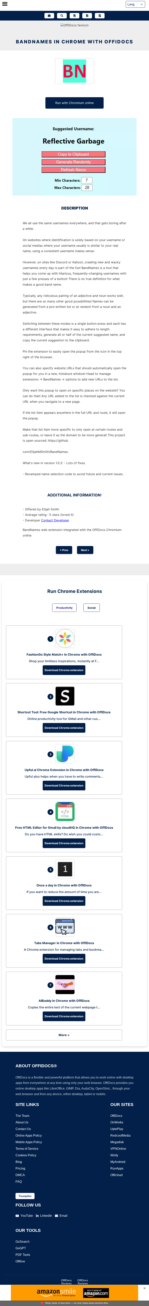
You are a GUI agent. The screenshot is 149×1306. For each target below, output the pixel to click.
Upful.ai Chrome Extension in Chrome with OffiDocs (64, 770)
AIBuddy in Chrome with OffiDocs (64, 1001)
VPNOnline (118, 1148)
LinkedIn (46, 1215)
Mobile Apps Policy (29, 1142)
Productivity (64, 607)
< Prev (64, 550)
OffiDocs (116, 1115)
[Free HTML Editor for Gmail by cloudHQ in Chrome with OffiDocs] (66, 820)
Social (91, 607)
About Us (22, 1122)
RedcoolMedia (120, 1135)
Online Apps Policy (29, 1135)
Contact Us (23, 1129)
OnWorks (116, 1122)
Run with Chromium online (74, 103)
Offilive (20, 1261)
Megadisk (117, 1142)
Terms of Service (27, 1148)
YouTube (27, 1215)
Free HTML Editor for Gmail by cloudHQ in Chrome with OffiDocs (64, 827)
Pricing (20, 1168)
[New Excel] (87, 15)
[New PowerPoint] (100, 15)
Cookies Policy (26, 1155)
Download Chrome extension (64, 670)
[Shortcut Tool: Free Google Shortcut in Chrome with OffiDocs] (66, 705)
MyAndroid (117, 1161)
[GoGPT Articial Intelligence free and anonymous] (49, 15)
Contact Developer (55, 520)
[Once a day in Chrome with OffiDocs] (66, 878)
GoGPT (21, 1248)
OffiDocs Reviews (66, 1282)
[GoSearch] (62, 15)
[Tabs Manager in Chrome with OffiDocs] (66, 935)
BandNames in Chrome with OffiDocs (74, 42)
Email (64, 1215)
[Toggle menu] (5, 4)
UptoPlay (116, 1129)
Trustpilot (25, 1196)
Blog (19, 1161)
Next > (85, 550)
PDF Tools (23, 1254)
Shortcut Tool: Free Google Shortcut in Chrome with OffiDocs (64, 712)
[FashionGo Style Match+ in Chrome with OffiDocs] (66, 647)
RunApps (116, 1168)
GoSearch (22, 1241)
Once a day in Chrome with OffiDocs (64, 885)
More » (64, 1035)
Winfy (114, 1155)
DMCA (20, 1175)
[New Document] (74, 15)
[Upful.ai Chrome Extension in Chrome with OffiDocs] (66, 762)
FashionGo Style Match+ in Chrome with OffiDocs (64, 654)
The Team (22, 1115)
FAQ (19, 1181)
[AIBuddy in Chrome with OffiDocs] (66, 993)
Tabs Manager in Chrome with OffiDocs (64, 943)
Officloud (116, 1175)
